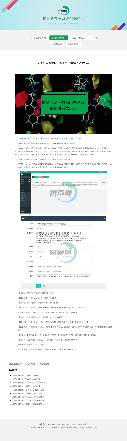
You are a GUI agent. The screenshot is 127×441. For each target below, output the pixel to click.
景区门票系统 (30, 364)
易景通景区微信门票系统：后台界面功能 (28, 401)
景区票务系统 (40, 38)
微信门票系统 (32, 139)
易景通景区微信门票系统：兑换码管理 (27, 393)
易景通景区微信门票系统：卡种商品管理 (28, 397)
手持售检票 (57, 44)
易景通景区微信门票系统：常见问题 (26, 379)
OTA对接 (94, 38)
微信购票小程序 (59, 38)
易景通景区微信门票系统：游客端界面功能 (28, 404)
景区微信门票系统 (15, 364)
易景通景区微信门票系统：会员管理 (26, 386)
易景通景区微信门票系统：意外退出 (26, 375)
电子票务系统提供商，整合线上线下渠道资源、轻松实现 (59, 424)
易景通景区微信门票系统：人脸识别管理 (28, 390)
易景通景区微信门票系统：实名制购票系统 (28, 383)
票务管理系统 (63, 139)
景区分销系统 (78, 38)
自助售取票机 (74, 44)
